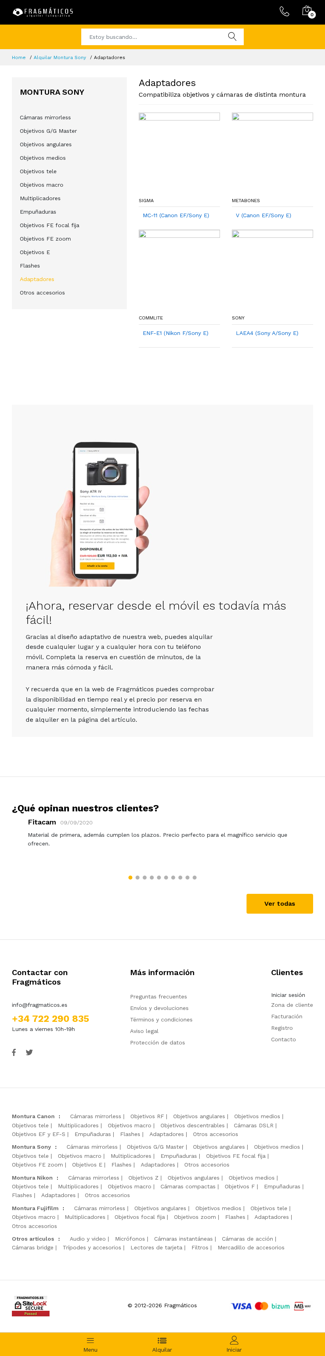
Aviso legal (144, 1031)
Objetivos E (35, 252)
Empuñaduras (38, 211)
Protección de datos (157, 1042)
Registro (282, 1028)
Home (19, 57)
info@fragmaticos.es (39, 1005)
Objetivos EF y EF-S (38, 1134)
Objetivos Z (143, 1177)
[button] (130, 878)
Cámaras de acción (247, 1239)
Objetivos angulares (46, 144)
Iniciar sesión (288, 995)
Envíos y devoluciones (159, 1008)
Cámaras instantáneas (183, 1239)
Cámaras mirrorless (45, 117)
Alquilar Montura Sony (60, 57)
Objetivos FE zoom (45, 238)
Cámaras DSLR (253, 1125)
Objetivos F (240, 1186)
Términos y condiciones (161, 1019)
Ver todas (279, 903)
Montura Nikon (32, 1177)
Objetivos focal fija (140, 1217)
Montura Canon (33, 1116)
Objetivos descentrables (193, 1125)
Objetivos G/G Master (48, 131)
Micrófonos (130, 1239)
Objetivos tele (38, 171)
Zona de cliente (292, 1005)
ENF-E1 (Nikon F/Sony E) (175, 333)
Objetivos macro (41, 185)
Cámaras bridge (33, 1247)
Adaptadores (37, 279)
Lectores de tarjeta (156, 1247)
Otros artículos (33, 1239)
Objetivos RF (147, 1116)
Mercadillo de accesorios (251, 1247)
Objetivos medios (43, 158)
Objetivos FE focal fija (49, 225)
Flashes (30, 265)
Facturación (286, 1016)
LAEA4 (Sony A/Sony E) (267, 333)
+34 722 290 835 (50, 1018)
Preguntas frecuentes (158, 996)
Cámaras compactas (188, 1186)
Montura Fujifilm (35, 1208)
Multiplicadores (40, 198)
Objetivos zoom (195, 1217)
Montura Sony (31, 1147)
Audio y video (88, 1239)
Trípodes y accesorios (92, 1247)
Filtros (199, 1247)
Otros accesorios (42, 292)
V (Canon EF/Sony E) (263, 215)
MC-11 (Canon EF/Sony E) (176, 215)
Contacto (283, 1039)
